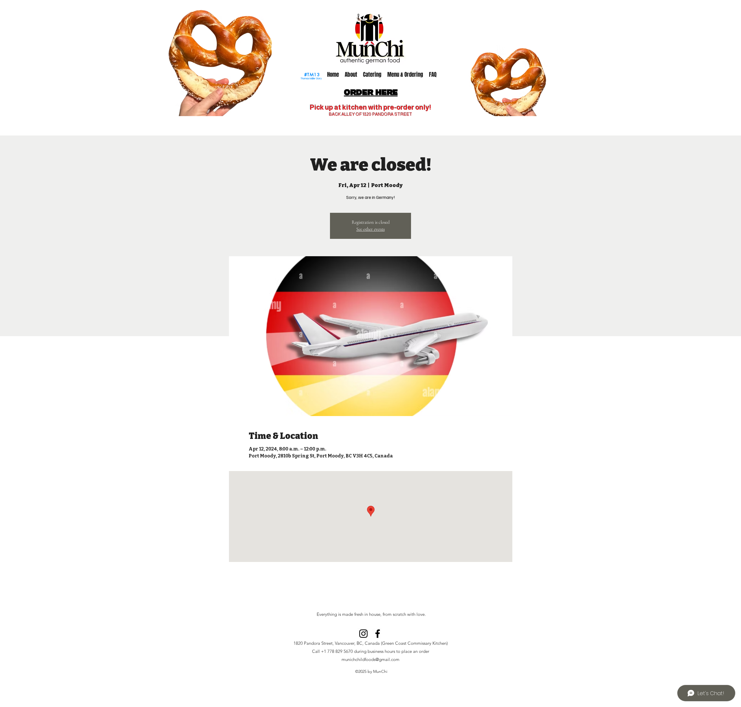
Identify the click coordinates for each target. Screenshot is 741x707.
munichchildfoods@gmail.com (370, 659)
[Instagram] (363, 633)
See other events (370, 229)
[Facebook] (377, 633)
